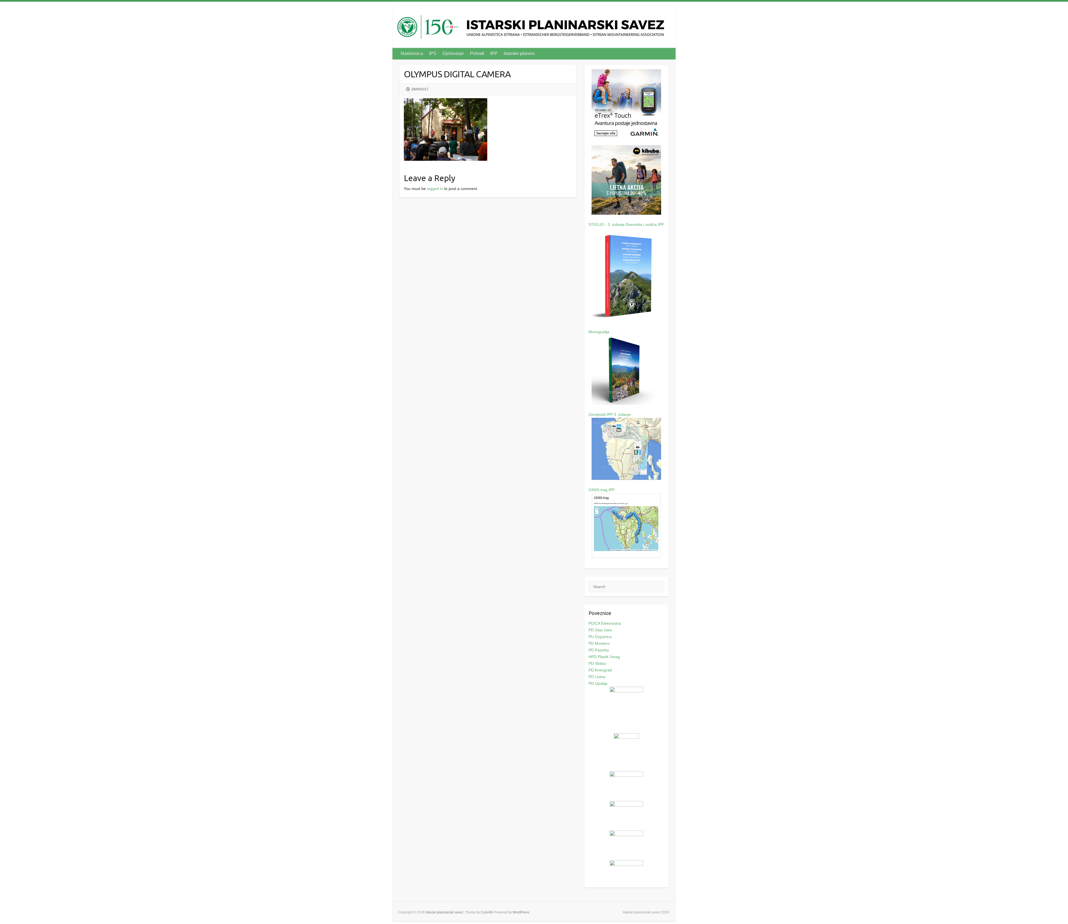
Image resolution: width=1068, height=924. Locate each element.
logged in (435, 188)
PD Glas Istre (600, 630)
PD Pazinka (599, 650)
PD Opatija (598, 683)
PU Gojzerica (600, 636)
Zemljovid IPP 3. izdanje (610, 414)
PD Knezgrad (600, 670)
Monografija (599, 332)
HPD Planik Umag (604, 656)
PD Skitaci (597, 663)
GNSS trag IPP (602, 490)
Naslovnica (412, 53)
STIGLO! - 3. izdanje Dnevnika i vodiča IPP (626, 224)
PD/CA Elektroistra (605, 623)
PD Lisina (597, 677)
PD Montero (599, 643)
